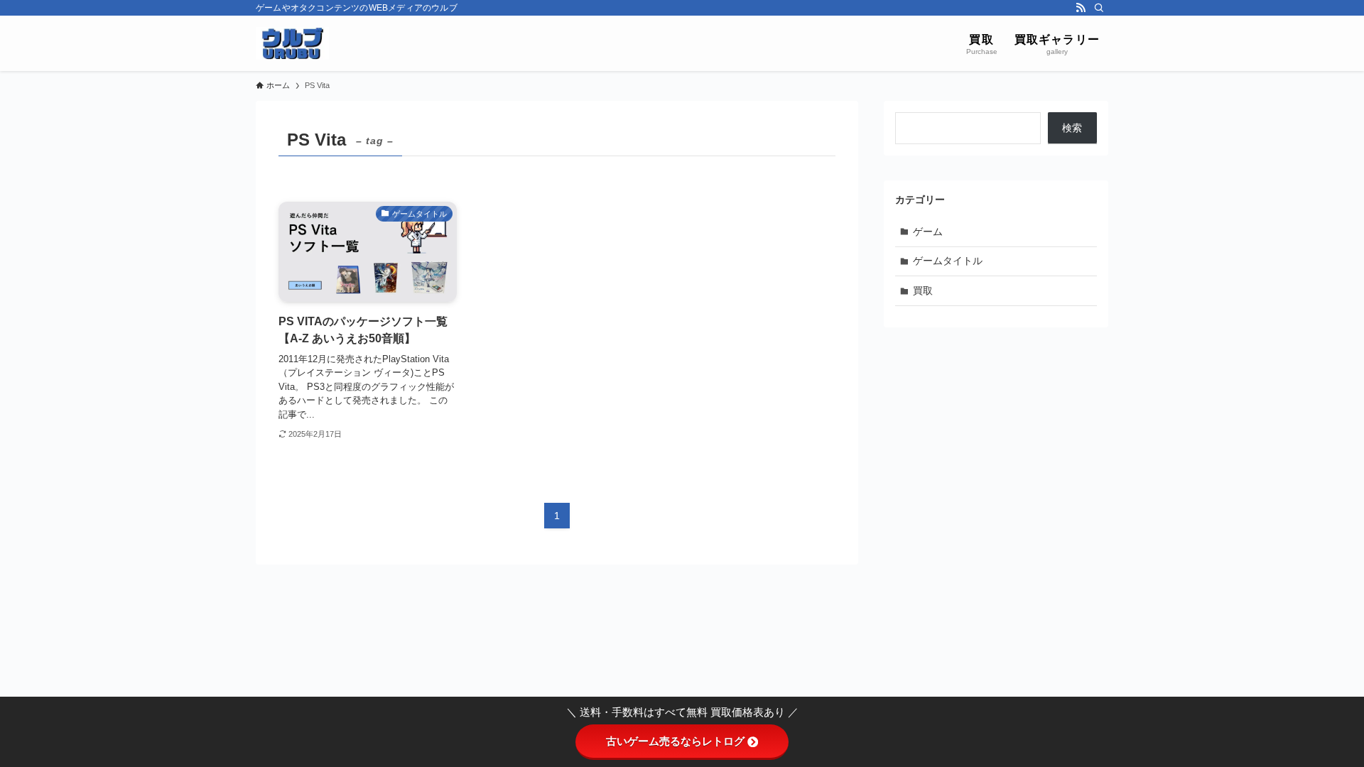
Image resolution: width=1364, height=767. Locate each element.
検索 (1072, 128)
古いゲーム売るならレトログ (675, 741)
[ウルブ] (292, 43)
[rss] (1080, 8)
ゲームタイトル (948, 260)
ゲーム (928, 231)
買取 (923, 290)
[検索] (1099, 8)
